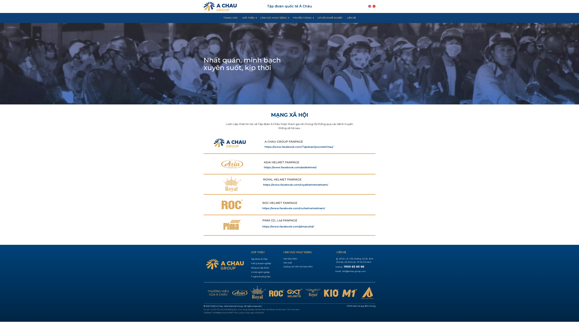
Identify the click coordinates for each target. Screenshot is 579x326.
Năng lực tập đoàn (260, 268)
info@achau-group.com (354, 271)
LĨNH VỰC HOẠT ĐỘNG (273, 17)
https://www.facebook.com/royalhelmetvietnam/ (295, 184)
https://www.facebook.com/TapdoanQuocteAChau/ (299, 146)
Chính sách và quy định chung (361, 306)
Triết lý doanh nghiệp (261, 263)
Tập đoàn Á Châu (259, 259)
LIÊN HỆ (351, 17)
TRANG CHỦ (230, 17)
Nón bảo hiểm (290, 258)
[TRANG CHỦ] (220, 6)
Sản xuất (287, 262)
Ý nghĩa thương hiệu (261, 276)
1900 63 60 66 (354, 266)
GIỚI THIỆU (248, 17)
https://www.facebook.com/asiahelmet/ (290, 167)
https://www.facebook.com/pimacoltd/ (288, 226)
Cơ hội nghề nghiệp (260, 272)
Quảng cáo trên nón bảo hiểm (298, 266)
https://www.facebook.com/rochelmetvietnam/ (293, 208)
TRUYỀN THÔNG (302, 17)
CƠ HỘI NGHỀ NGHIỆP (330, 17)
